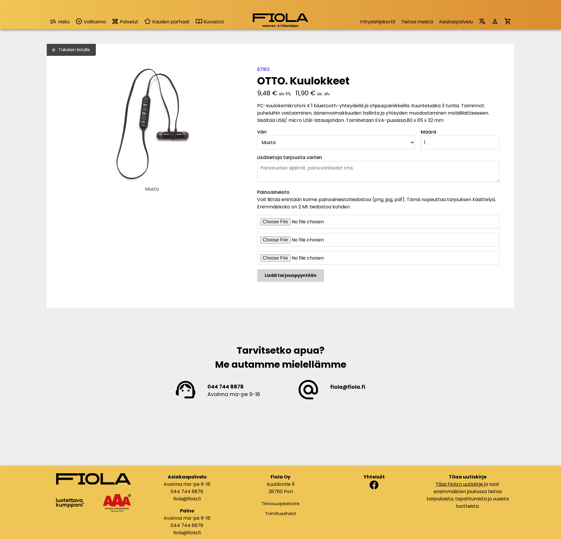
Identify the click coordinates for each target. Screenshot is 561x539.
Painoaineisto (273, 192)
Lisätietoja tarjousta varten (289, 157)
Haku (64, 21)
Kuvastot (213, 21)
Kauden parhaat (170, 21)
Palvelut (128, 21)
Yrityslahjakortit (378, 21)
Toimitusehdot (280, 513)
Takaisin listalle (74, 50)
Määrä (428, 132)
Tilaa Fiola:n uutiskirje (459, 484)
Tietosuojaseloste (280, 504)
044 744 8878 (225, 386)
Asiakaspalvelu (456, 21)
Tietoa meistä (417, 21)
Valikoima (94, 21)
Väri (261, 132)
